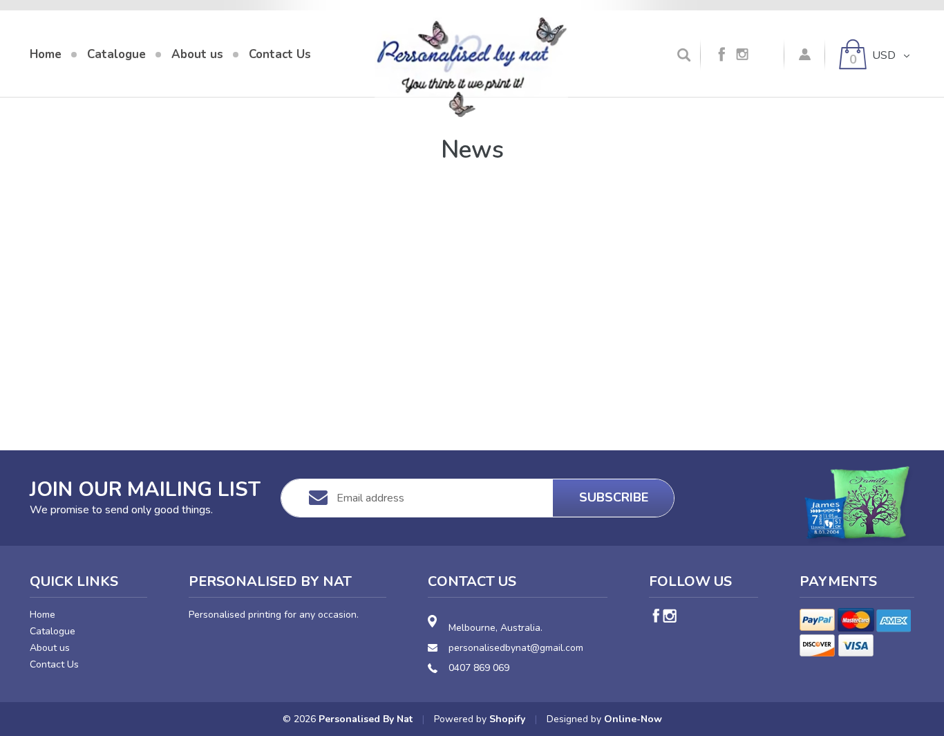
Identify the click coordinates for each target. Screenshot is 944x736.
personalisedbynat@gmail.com (516, 647)
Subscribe (613, 497)
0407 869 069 (479, 667)
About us (50, 647)
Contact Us (54, 664)
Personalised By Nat (366, 719)
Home (42, 614)
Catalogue (52, 631)
